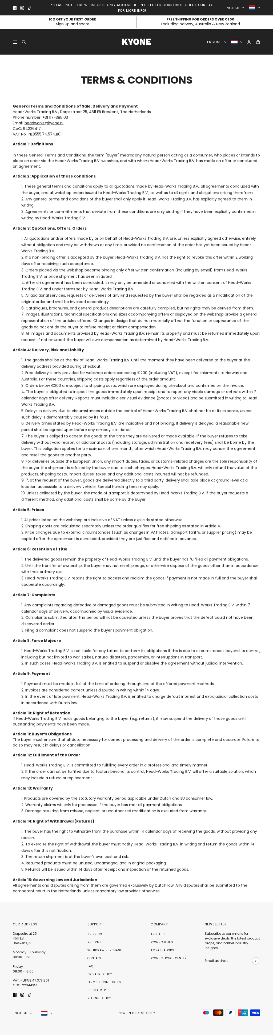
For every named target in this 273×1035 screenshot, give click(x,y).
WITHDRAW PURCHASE (104, 950)
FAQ (90, 966)
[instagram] (22, 8)
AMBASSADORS (162, 950)
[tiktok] (30, 8)
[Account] (249, 42)
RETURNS (94, 942)
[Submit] (255, 960)
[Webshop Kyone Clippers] (136, 42)
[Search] (24, 42)
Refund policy (99, 998)
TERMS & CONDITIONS (104, 982)
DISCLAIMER (96, 990)
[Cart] (258, 42)
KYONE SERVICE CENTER (169, 958)
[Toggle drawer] (15, 42)
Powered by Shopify (136, 1013)
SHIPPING (94, 934)
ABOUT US (158, 934)
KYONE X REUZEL (163, 942)
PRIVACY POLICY (99, 974)
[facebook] (15, 8)
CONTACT (94, 958)
